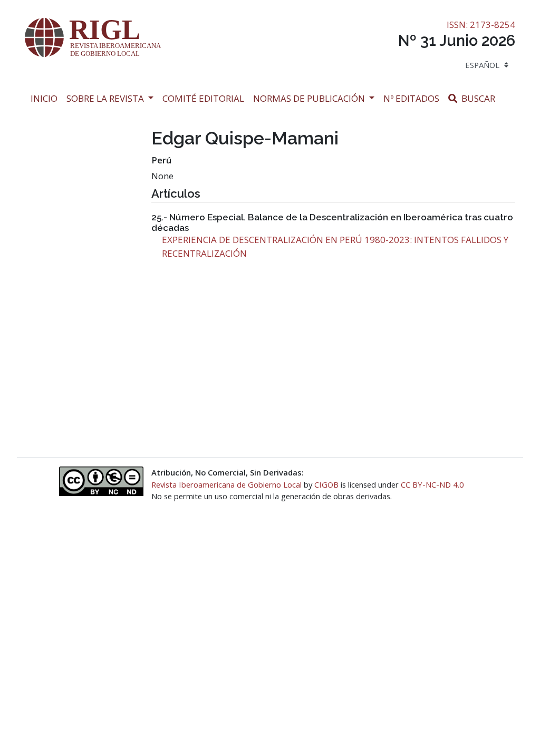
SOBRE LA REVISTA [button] (106, 98)
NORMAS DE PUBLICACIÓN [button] (310, 98)
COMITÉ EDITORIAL (203, 98)
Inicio (46, 98)
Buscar (479, 98)
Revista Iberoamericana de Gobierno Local (226, 484)
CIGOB (326, 484)
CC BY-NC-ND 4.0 (432, 484)
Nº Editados (413, 98)
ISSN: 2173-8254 (481, 24)
